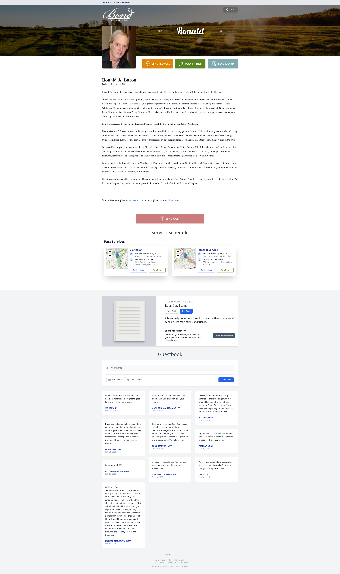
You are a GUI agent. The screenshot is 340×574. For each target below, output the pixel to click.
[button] (117, 256)
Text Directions (138, 270)
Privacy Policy (162, 562)
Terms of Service (177, 562)
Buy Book (186, 311)
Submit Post (226, 379)
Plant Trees (157, 270)
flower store (174, 200)
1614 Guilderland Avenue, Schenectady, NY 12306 (146, 263)
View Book (171, 311)
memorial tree (134, 200)
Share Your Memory (224, 335)
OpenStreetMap (173, 566)
